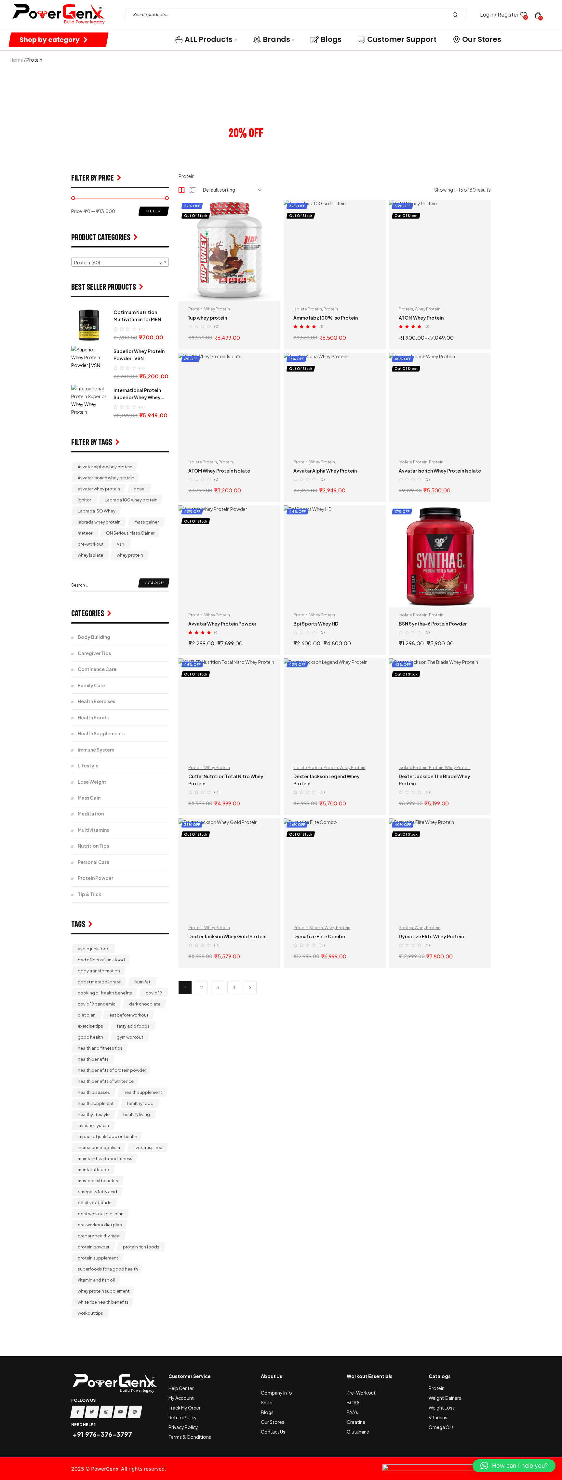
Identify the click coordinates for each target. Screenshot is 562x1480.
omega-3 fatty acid (97, 1191)
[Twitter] (92, 1412)
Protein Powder (95, 878)
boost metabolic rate (99, 981)
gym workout (130, 1037)
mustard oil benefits (98, 1180)
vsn (120, 544)
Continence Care (97, 669)
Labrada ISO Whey (96, 510)
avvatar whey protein (99, 488)
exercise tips (90, 1026)
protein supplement (98, 1257)
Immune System (96, 750)
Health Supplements (101, 733)
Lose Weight (92, 782)
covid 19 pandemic (96, 1003)
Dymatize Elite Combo (319, 936)
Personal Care (93, 862)
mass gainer (146, 522)
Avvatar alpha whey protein (105, 466)
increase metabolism (99, 1147)
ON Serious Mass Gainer (130, 533)
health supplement (143, 1092)
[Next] (250, 987)
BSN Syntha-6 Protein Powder (433, 623)
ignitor (84, 499)
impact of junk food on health (107, 1136)
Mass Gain (89, 798)
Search (457, 14)
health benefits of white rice (106, 1081)
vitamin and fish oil (96, 1280)
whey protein (130, 555)
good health (90, 1037)
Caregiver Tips (94, 653)
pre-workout (90, 544)
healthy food (140, 1103)
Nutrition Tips (93, 846)
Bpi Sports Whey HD (315, 623)
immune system (93, 1125)
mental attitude (93, 1169)
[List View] (192, 190)
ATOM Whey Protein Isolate (219, 471)
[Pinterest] (134, 1412)
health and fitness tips (100, 1048)
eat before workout (128, 1015)
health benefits (93, 1059)
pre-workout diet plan (100, 1224)
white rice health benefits (103, 1302)
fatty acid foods (133, 1026)
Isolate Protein (307, 309)
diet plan (87, 1015)
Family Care (91, 685)
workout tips (90, 1313)
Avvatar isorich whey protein (106, 477)
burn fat (142, 981)
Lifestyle (88, 765)
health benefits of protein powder (112, 1070)
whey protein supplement (103, 1291)
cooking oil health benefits (105, 992)
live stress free (148, 1147)
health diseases (94, 1092)
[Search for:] (120, 585)
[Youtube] (120, 1412)
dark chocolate (144, 1003)
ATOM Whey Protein (421, 318)
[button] (514, 1465)
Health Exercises (96, 701)
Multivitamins (93, 830)
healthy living (136, 1114)
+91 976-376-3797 (101, 1434)
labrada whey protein (99, 522)
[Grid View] (181, 190)
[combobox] (120, 262)
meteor (85, 533)
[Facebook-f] (77, 1412)
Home (16, 60)
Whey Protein (217, 309)
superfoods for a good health (108, 1268)
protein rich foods (141, 1246)
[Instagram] (106, 1412)
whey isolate (90, 555)
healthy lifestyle (94, 1114)
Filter (153, 211)
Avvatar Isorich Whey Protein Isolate (440, 471)
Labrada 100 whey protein (131, 499)
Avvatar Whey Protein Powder (222, 623)
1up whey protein (207, 318)
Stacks (316, 927)
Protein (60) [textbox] (118, 262)
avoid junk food (94, 948)
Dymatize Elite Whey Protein (431, 936)
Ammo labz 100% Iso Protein (325, 318)
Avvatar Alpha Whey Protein (325, 471)
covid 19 (154, 992)
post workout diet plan (101, 1213)
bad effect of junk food (101, 959)
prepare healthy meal (99, 1235)
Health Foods (93, 717)
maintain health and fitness (105, 1158)
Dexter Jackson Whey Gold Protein (227, 936)
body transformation (99, 970)
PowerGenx (104, 1469)
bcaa (139, 488)
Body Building (94, 637)
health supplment (96, 1103)
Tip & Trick (89, 894)
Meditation (91, 813)
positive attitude (95, 1202)
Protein (195, 309)
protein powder (93, 1246)
